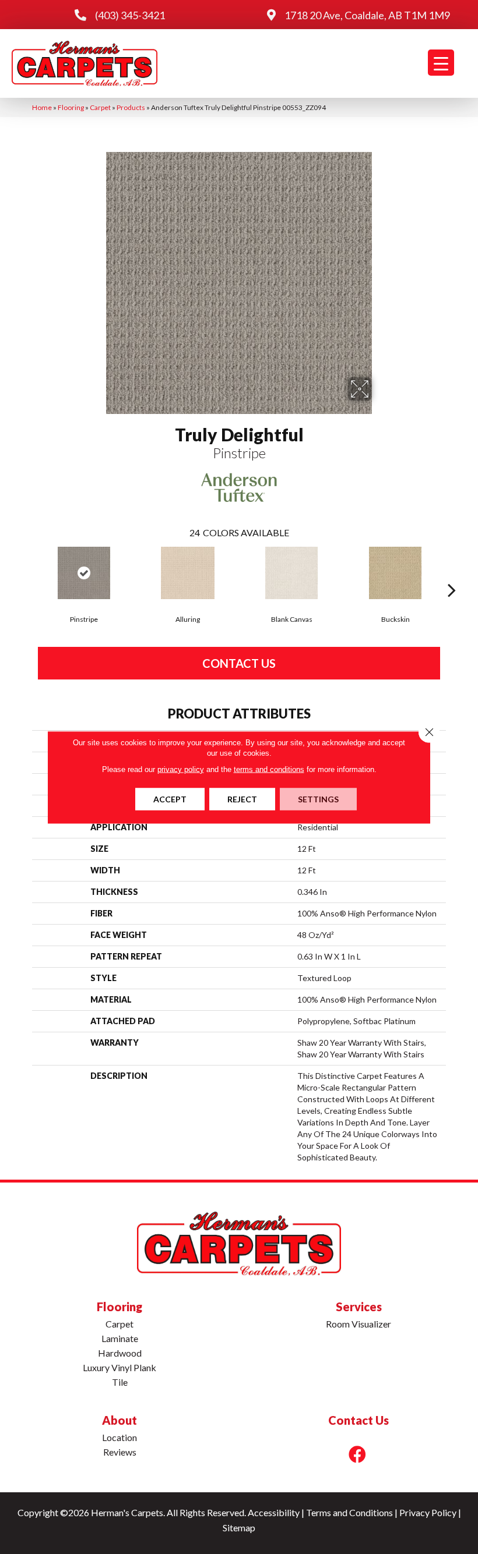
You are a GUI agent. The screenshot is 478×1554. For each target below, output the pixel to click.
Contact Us (239, 663)
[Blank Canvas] (291, 573)
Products (131, 107)
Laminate (119, 1338)
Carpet (100, 107)
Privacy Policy (427, 1512)
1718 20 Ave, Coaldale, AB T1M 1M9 (367, 15)
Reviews (119, 1451)
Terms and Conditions (349, 1512)
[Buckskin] (395, 573)
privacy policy (180, 768)
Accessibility (274, 1512)
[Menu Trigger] (441, 62)
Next (452, 572)
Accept (170, 798)
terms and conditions (269, 768)
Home (42, 107)
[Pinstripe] (84, 573)
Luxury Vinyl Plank (119, 1367)
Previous (26, 572)
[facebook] (357, 1454)
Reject (242, 798)
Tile (120, 1381)
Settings (318, 798)
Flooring (71, 107)
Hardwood (120, 1352)
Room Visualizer (358, 1323)
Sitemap (239, 1527)
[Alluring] (188, 573)
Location (119, 1437)
